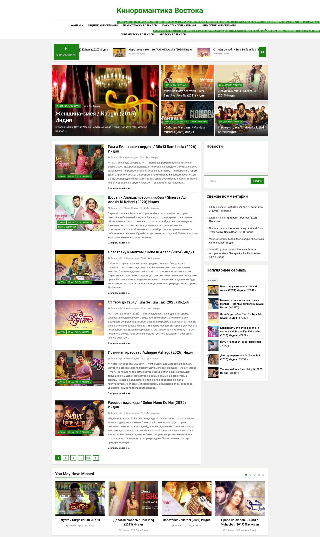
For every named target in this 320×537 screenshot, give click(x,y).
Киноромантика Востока (160, 10)
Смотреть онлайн (117, 188)
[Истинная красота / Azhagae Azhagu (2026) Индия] (253, 54)
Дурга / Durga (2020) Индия (80, 520)
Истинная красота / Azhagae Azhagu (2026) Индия (151, 352)
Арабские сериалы (174, 33)
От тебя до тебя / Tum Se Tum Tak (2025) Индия (212, 49)
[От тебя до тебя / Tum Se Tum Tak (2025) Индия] (172, 54)
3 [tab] (255, 475)
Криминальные (199, 121)
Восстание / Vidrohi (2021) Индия (186, 520)
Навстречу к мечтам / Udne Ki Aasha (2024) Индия (129, 49)
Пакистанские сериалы (140, 25)
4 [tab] (259, 475)
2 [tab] (250, 475)
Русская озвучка (67, 227)
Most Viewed (212, 280)
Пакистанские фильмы (179, 25)
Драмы (61, 176)
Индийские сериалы (104, 24)
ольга (212, 207)
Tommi (114, 157)
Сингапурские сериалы (138, 33)
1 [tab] (246, 475)
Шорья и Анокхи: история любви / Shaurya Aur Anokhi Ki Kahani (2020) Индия (235, 253)
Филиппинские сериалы (218, 25)
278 (88, 458)
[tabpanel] (80, 504)
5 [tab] (263, 475)
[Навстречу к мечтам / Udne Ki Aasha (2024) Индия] (88, 54)
